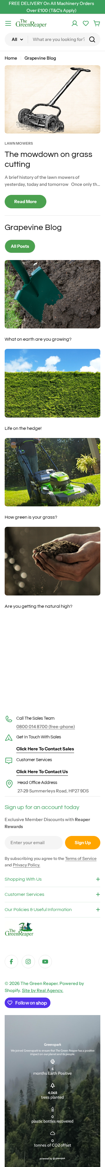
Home (11, 58)
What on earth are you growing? (38, 339)
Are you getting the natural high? (38, 606)
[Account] (74, 23)
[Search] (92, 39)
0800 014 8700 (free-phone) (45, 726)
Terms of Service (81, 858)
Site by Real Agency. (42, 990)
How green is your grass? (31, 517)
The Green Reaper (38, 983)
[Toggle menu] (8, 23)
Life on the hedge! (23, 428)
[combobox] (52, 39)
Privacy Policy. (26, 865)
